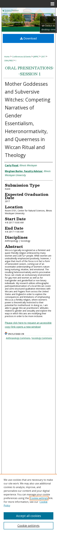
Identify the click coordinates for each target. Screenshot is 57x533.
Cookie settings (39, 498)
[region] (28, 503)
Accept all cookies (28, 516)
